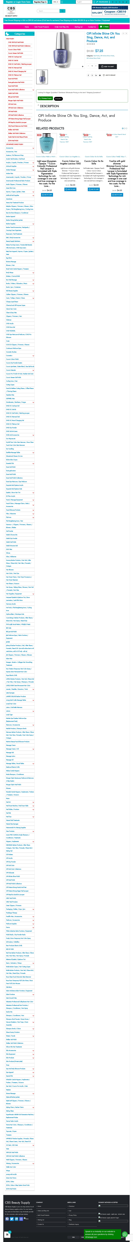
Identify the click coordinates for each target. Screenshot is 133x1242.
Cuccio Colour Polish (14, 49)
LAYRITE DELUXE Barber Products (16, 696)
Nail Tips (8, 817)
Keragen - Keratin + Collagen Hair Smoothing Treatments (19, 663)
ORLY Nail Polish (11, 898)
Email (100, 75)
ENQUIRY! (58, 99)
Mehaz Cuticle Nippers (12, 771)
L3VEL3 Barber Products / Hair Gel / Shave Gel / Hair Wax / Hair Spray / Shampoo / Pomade (20, 680)
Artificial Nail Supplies (12, 195)
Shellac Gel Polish (13, 130)
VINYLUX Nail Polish (12, 1152)
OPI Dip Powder (11, 862)
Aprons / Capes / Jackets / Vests (15, 192)
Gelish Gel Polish (13, 93)
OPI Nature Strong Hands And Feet (16, 887)
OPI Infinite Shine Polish (107, 56)
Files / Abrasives (11, 514)
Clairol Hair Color (11, 309)
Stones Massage (10, 1093)
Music (8, 798)
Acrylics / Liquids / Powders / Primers (17, 162)
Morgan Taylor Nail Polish (15, 100)
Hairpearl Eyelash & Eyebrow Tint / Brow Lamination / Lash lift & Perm (18, 598)
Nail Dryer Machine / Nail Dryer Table (17, 806)
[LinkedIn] (123, 2)
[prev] (123, 33)
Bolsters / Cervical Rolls (13, 276)
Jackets (8, 642)
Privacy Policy (73, 1215)
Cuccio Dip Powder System (14, 363)
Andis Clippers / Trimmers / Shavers (16, 184)
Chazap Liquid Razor (12, 302)
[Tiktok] (126, 2)
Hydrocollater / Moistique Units (15, 614)
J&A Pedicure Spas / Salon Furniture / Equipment (17, 636)
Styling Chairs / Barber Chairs (14, 1107)
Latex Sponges (10, 693)
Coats (7, 341)
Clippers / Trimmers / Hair (14, 316)
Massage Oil (9, 760)
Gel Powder (9, 531)
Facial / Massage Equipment (14, 500)
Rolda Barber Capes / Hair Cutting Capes (18, 967)
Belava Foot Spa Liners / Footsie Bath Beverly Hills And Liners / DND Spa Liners (19, 246)
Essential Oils (10, 463)
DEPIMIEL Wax (10, 398)
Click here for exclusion (50, 20)
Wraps (8, 1171)
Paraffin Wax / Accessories (14, 916)
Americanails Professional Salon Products (18, 181)
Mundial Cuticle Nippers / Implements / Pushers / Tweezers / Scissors (20, 793)
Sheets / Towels (10, 1036)
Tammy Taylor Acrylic (12, 1121)
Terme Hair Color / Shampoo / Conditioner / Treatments (19, 1126)
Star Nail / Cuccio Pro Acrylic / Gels (17, 1086)
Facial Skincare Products (13, 510)
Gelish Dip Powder (11, 538)
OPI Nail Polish (12, 111)
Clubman (8, 320)
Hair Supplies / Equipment (14, 594)
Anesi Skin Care (10, 188)
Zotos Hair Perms (11, 1178)
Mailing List (79, 27)
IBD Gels (8, 628)
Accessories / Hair (11, 152)
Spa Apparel (9, 1072)
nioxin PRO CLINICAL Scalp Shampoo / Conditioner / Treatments (17, 836)
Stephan (8, 1090)
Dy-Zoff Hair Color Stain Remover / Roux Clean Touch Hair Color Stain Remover (19, 443)
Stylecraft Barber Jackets (13, 1097)
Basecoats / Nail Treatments (14, 234)
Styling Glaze (10, 1111)
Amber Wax (9, 173)
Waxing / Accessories (12, 1163)
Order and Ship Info (62, 27)
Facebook (88, 75)
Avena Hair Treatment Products (15, 203)
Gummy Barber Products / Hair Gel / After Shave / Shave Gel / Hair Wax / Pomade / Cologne (18, 563)
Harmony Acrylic (11, 604)
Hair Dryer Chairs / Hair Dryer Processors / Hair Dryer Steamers (19, 578)
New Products (10, 831)
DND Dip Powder (11, 428)
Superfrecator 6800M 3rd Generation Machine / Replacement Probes (20, 1115)
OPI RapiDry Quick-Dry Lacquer (17, 122)
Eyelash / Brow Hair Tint (13, 492)
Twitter (92, 75)
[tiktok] (26, 1219)
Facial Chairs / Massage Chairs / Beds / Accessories (18, 504)
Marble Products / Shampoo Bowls (16, 728)
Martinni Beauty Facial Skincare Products (17, 742)
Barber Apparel (10, 216)
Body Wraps (9, 272)
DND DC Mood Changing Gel (17, 71)
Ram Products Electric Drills (14, 946)
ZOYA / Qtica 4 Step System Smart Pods (17, 1185)
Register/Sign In (40, 2)
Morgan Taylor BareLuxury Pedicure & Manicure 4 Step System (20, 779)
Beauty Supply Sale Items (13, 241)
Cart (70, 1211)
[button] (123, 128)
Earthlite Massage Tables (13, 452)
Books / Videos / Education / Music (16, 283)
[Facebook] (112, 2)
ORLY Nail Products (11, 902)
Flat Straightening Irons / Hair (14, 521)
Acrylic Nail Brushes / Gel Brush (15, 159)
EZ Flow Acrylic (10, 496)
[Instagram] (119, 2)
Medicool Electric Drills (13, 767)
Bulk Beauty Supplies (12, 291)
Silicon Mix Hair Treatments (14, 1047)
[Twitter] (12, 1219)
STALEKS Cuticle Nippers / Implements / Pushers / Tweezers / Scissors (18, 1081)
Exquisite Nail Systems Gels (14, 489)
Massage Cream (11, 745)
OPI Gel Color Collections (15, 108)
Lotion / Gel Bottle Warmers (14, 707)
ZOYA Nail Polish (13, 141)
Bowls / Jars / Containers (13, 287)
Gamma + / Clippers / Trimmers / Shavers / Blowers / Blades (19, 526)
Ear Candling (10, 449)
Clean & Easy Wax (11, 313)
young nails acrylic (11, 1174)
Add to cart (109, 67)
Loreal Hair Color (11, 704)
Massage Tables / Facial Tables (15, 763)
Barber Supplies (10, 224)
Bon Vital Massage (11, 280)
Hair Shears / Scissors (12, 583)
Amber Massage (11, 170)
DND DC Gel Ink (13, 60)
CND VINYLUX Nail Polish (16, 42)
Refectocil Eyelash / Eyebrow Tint (15, 959)
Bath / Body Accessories (13, 238)
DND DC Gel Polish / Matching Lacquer (20, 64)
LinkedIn (96, 75)
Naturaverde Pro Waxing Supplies (16, 828)
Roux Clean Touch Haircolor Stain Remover (18, 977)
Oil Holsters (9, 854)
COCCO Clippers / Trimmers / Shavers (17, 345)
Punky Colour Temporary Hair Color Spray (18, 938)
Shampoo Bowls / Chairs (13, 1029)
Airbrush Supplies (11, 166)
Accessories (9, 148)
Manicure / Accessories (13, 725)
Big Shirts (9, 258)
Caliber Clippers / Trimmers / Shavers (17, 294)
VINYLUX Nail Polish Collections (15, 1156)
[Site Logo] (11, 11)
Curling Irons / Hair (12, 381)
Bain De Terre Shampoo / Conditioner (17, 213)
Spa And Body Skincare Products (15, 1069)
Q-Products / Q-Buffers (12, 942)
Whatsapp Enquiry (46, 98)
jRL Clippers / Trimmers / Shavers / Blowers (19, 655)
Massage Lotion (10, 756)
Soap (7, 1065)
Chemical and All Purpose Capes (15, 305)
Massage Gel (10, 752)
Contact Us (92, 27)
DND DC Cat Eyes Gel (14, 57)
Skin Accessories (11, 1050)
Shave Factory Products (13, 1032)
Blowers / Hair (10, 265)
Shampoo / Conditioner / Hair (15, 1015)
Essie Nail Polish (13, 86)
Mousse (8, 788)
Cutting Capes (10, 385)
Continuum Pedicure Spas (13, 348)
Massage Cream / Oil (12, 749)
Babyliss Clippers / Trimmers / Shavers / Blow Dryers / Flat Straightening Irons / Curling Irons (19, 207)
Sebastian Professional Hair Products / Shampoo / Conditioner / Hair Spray (17, 1006)
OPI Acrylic (9, 858)
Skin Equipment (10, 1054)
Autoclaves (9, 199)
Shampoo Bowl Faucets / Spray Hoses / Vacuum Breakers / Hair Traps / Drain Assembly (17, 1022)
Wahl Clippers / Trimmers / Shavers (16, 1160)
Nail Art (8, 802)
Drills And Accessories (12, 435)
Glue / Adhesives (11, 557)
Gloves (8, 553)
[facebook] (7, 1219)
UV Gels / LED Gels (12, 1145)
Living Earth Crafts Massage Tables (16, 700)
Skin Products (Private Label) (14, 1061)
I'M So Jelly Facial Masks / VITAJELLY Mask (18, 624)
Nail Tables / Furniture (12, 809)
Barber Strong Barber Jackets (14, 220)
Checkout (71, 1206)
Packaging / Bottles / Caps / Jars (15, 909)
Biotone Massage (11, 262)
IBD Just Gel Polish (13, 97)
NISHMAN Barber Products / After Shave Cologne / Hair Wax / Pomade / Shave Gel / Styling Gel (19, 848)
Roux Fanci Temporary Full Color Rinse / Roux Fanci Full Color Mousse (19, 981)
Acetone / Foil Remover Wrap (14, 155)
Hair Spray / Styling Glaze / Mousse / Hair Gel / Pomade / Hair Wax (19, 588)
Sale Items (9, 987)
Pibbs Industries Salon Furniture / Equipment (19, 931)
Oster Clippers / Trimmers (13, 905)
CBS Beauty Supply (17, 1202)
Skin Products (10, 1058)
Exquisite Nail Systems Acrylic (14, 485)
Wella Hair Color (11, 1167)
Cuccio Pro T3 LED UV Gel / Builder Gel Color (20, 374)
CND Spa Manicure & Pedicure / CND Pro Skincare (18, 335)
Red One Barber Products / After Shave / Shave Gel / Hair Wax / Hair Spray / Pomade (20, 954)
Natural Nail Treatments (12, 820)
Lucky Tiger (9, 715)
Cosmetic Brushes (11, 352)
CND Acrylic (10, 323)
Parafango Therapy (11, 913)
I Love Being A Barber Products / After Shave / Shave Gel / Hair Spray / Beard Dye (19, 619)
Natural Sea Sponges (12, 824)
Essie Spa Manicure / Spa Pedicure (16, 482)
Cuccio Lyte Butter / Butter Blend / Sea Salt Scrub (20, 366)
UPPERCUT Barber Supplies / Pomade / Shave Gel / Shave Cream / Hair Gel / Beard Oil (19, 1140)
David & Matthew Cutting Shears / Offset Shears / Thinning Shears (20, 389)
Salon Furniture (10, 994)
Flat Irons (8, 517)
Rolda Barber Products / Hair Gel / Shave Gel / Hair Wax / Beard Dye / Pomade (20, 971)
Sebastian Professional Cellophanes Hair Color (19, 1002)
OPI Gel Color (12, 104)
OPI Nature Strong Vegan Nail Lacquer (19, 119)
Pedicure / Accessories (13, 920)
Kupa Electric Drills (11, 675)
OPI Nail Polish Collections (16, 115)
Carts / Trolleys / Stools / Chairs (15, 298)
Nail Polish (97, 56)
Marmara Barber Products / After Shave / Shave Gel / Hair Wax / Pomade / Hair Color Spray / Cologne (20, 735)
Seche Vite (9, 1012)
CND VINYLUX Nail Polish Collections (19, 46)
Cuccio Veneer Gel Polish (15, 53)
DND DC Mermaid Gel (15, 68)
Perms (8, 927)
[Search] (62, 11)
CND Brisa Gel (10, 327)
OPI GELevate (10, 873)
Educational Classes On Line (14, 456)
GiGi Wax (9, 549)
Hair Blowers (10, 570)
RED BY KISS (10, 949)
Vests (7, 1149)
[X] (116, 2)
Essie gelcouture (10, 471)
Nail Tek (8, 813)
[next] (126, 33)
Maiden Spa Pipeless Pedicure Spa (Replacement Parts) (16, 719)
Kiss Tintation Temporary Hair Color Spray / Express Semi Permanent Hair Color (18, 670)
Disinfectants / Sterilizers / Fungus (16, 402)
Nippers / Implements (12, 841)
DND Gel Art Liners (11, 431)
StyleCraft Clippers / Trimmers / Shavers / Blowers (18, 1102)
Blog (70, 1220)
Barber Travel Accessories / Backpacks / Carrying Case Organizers (18, 228)
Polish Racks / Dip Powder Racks (15, 935)
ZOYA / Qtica (10, 1182)
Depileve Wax (10, 395)
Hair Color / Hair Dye (12, 573)
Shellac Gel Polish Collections (16, 133)
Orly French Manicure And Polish (17, 126)
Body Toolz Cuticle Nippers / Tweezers (17, 269)
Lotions (8, 711)
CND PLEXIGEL (10, 331)
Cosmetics (9, 356)
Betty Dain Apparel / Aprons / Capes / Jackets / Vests (20, 252)
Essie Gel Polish (12, 79)
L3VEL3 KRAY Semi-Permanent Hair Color (18, 685)
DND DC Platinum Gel (14, 75)
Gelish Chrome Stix (11, 535)
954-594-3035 (103, 2)
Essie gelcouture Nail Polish (16, 82)
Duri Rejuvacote (10, 439)
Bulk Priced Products (42, 27)
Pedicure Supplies (11, 924)
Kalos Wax (9, 659)
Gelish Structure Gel (12, 546)
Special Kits (9, 1076)
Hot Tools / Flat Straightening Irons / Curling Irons (19, 609)
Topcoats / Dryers (11, 1131)
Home (27, 27)
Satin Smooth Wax (11, 998)
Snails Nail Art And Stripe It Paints (18, 137)
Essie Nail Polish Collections (16, 90)
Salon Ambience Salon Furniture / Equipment (19, 991)
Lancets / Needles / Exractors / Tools (17, 689)
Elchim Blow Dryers (11, 460)
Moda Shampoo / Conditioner (15, 774)
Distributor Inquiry (74, 1224)
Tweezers (9, 1135)
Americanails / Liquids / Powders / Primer (18, 177)
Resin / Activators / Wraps (14, 963)
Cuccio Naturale (11, 370)
